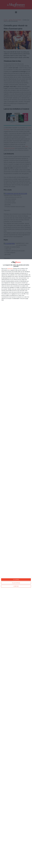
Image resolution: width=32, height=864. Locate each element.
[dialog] (16, 561)
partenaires (10, 268)
